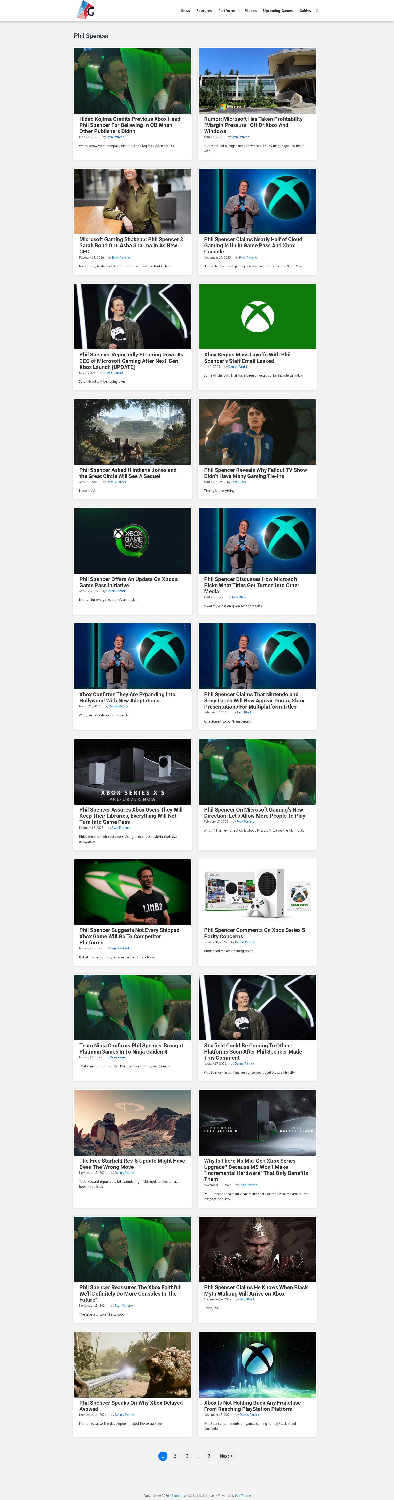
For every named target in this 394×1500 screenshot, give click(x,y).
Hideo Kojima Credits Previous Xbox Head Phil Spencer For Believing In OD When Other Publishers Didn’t (129, 125)
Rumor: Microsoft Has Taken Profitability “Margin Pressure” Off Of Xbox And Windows (253, 125)
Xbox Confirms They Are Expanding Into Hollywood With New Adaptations (127, 697)
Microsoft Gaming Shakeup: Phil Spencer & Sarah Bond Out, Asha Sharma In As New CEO (131, 245)
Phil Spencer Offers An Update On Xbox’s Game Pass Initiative (128, 582)
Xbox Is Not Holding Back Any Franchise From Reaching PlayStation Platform (252, 1406)
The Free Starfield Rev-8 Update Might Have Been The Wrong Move (132, 1164)
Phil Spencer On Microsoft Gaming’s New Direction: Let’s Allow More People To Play (254, 813)
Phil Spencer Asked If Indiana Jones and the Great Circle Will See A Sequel (128, 473)
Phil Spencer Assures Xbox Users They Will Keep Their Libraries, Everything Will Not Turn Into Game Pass (131, 816)
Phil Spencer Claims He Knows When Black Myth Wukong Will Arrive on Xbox (256, 1290)
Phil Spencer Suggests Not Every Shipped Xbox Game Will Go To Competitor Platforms (129, 936)
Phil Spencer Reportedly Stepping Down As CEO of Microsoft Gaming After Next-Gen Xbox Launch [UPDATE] (131, 361)
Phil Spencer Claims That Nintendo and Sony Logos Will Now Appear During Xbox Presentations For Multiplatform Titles (254, 700)
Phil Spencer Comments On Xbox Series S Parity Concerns (254, 933)
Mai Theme (243, 1495)
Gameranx (178, 1495)
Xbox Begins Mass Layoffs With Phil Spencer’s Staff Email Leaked (247, 358)
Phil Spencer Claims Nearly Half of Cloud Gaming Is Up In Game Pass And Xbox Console (253, 245)
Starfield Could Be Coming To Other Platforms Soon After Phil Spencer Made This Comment (253, 1051)
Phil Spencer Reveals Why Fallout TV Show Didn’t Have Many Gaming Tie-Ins (255, 473)
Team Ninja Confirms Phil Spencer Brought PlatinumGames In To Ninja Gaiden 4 (131, 1048)
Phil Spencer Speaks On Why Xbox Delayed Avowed (131, 1406)
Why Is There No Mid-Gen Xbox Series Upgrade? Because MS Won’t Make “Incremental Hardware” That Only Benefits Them (256, 1170)
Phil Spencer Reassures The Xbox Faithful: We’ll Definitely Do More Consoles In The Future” (130, 1293)
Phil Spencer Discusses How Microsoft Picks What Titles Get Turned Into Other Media (251, 585)
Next (224, 1456)
